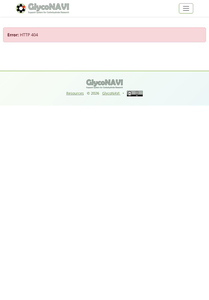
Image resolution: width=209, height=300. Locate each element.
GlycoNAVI (111, 93)
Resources (75, 93)
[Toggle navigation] (186, 8)
